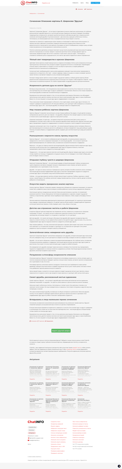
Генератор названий (57, 424)
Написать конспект (78, 439)
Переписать (42, 321)
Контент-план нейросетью (59, 437)
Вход (87, 2)
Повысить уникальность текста (82, 428)
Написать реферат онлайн (80, 426)
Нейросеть (75, 2)
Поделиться (89, 9)
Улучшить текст (55, 448)
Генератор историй (78, 435)
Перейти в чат (46, 3)
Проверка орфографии (58, 451)
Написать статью (56, 444)
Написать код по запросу (58, 442)
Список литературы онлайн (59, 433)
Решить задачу (55, 426)
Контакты (31, 430)
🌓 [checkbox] (119, 466)
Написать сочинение (57, 435)
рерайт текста (77, 347)
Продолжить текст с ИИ (58, 446)
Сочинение (41, 13)
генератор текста (71, 349)
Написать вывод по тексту (80, 424)
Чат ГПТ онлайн (77, 448)
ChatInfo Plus (32, 427)
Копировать (34, 321)
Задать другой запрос (61, 331)
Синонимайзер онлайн (79, 433)
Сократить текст (55, 421)
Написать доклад (78, 442)
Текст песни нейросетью (80, 421)
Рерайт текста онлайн (79, 430)
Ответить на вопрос (78, 437)
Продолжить (50, 321)
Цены (82, 2)
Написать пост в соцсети (58, 439)
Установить (80, 9)
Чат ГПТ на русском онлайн (81, 444)
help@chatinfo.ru (34, 440)
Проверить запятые (57, 453)
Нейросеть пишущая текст (59, 428)
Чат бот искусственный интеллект (83, 446)
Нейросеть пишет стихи (58, 430)
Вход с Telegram (95, 3)
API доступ (32, 433)
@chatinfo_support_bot (36, 438)
